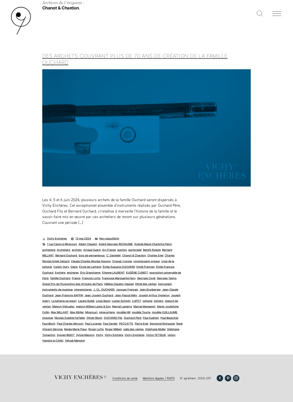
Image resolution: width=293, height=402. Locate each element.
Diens (74, 266)
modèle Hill (123, 312)
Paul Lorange (93, 323)
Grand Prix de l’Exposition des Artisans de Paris (72, 284)
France (76, 278)
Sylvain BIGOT (66, 335)
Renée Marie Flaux (75, 329)
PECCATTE (126, 323)
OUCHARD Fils (113, 317)
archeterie (48, 249)
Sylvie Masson (85, 335)
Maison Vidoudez (63, 306)
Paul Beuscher (169, 317)
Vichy (99, 335)
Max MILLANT (59, 312)
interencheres (83, 289)
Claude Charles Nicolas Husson (91, 261)
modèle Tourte (141, 312)
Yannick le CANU (52, 340)
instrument (165, 284)
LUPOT (136, 301)
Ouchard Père (132, 317)
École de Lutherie (90, 266)
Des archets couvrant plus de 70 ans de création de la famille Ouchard (135, 59)
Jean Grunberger (150, 289)
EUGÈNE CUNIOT (137, 272)
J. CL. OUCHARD (104, 289)
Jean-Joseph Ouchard (99, 295)
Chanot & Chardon (134, 255)
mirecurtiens (107, 312)
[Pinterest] (228, 378)
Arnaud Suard (92, 249)
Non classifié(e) (109, 238)
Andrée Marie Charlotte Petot (153, 244)
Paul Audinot (151, 317)
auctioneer (135, 249)
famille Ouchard (60, 278)
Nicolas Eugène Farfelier (69, 317)
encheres (73, 272)
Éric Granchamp (90, 272)
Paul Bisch (48, 323)
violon (171, 335)
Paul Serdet (110, 323)
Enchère (60, 272)
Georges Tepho (167, 278)
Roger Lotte (96, 329)
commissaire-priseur (146, 261)
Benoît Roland (152, 249)
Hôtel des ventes (146, 284)
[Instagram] (236, 378)
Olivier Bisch (94, 317)
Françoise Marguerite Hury (119, 278)
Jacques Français (127, 289)
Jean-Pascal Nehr (126, 295)
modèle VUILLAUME (164, 312)
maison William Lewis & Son (93, 306)
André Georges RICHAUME (116, 244)
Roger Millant (113, 329)
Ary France (109, 249)
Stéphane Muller (155, 329)
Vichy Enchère (114, 335)
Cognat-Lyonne (122, 261)
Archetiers (63, 249)
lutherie (147, 301)
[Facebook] (220, 378)
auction (122, 249)
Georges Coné (146, 278)
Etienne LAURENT (113, 272)
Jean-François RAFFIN (69, 295)
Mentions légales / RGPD (159, 378)
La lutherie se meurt (64, 301)
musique (47, 317)
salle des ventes (133, 329)
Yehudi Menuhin (75, 340)
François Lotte (91, 278)
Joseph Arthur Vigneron (154, 295)
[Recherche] (259, 13)
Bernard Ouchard (66, 255)
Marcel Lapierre (122, 306)
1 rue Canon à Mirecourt (62, 244)
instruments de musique (57, 289)
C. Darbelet (113, 255)
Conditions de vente (124, 378)
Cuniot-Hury (61, 266)
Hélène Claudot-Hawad (119, 284)
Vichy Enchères (57, 238)
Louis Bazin (103, 301)
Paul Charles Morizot (70, 323)
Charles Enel (155, 255)
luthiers (158, 301)
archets (77, 249)
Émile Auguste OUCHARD (119, 266)
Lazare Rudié (86, 301)
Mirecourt (91, 312)
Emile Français (145, 266)
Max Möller (77, 312)
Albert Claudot (88, 244)
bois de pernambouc (92, 255)
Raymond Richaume (162, 323)
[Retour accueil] (21, 34)
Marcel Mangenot (144, 306)
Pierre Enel (141, 323)
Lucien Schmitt (121, 301)
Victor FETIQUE (156, 335)
